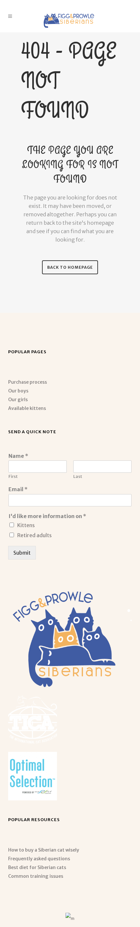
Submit (22, 552)
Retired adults (34, 535)
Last (77, 476)
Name (18, 456)
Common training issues (35, 876)
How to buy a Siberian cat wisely (43, 850)
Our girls (18, 399)
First (13, 476)
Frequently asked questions (39, 859)
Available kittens (27, 408)
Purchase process (27, 382)
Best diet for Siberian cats (37, 867)
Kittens (26, 525)
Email (18, 489)
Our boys (18, 391)
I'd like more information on (47, 516)
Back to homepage (70, 267)
